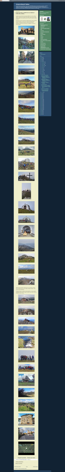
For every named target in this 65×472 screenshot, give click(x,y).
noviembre (43, 63)
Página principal (43, 54)
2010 (41, 108)
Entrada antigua (35, 466)
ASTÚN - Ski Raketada (44, 75)
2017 (41, 99)
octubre (43, 64)
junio (42, 69)
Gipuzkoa (42, 36)
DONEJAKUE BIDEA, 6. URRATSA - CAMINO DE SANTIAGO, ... (45, 77)
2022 (41, 93)
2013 (41, 104)
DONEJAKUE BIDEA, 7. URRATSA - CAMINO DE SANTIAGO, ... (45, 80)
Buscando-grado (43, 45)
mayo (42, 70)
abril (42, 71)
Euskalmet (42, 30)
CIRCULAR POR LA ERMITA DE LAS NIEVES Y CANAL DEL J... (45, 86)
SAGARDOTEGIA (44, 84)
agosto (43, 66)
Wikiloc (42, 35)
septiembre (43, 65)
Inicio (27, 466)
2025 (41, 58)
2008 (41, 110)
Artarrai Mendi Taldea (22, 4)
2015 (41, 102)
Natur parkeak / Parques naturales (46, 40)
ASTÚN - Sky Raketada (44, 88)
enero (42, 92)
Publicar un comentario (18, 463)
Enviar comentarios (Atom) (23, 468)
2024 (41, 59)
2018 (41, 98)
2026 (41, 57)
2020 (41, 96)
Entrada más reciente (17, 466)
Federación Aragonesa (44, 39)
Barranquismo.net (43, 44)
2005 (41, 114)
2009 (41, 109)
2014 (41, 103)
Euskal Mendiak (43, 34)
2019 (41, 97)
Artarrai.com (42, 27)
